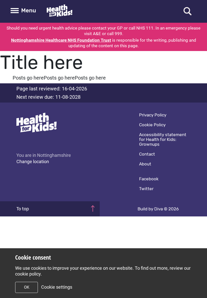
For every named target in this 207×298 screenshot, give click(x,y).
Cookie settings (56, 287)
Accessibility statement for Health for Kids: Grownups (162, 139)
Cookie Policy (152, 124)
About (145, 163)
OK (26, 287)
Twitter (146, 188)
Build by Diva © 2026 (158, 208)
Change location (32, 161)
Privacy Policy (152, 114)
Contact (147, 154)
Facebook (149, 178)
